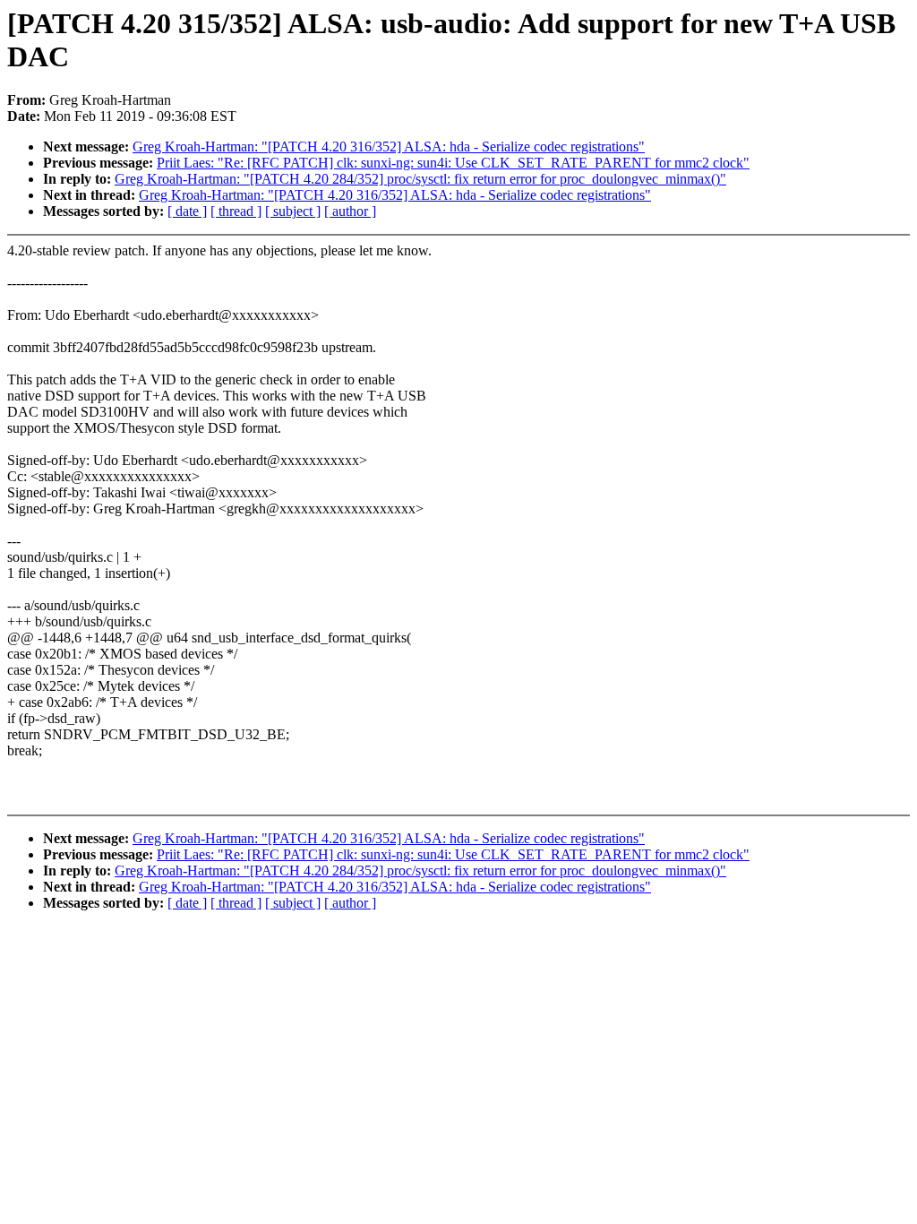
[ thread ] (235, 211)
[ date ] (187, 211)
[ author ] (350, 211)
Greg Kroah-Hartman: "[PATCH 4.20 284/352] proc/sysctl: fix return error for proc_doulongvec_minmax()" (420, 178)
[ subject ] (293, 211)
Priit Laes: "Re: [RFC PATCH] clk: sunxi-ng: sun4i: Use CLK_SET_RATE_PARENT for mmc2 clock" (453, 162)
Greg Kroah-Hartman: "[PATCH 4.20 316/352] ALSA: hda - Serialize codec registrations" (389, 146)
